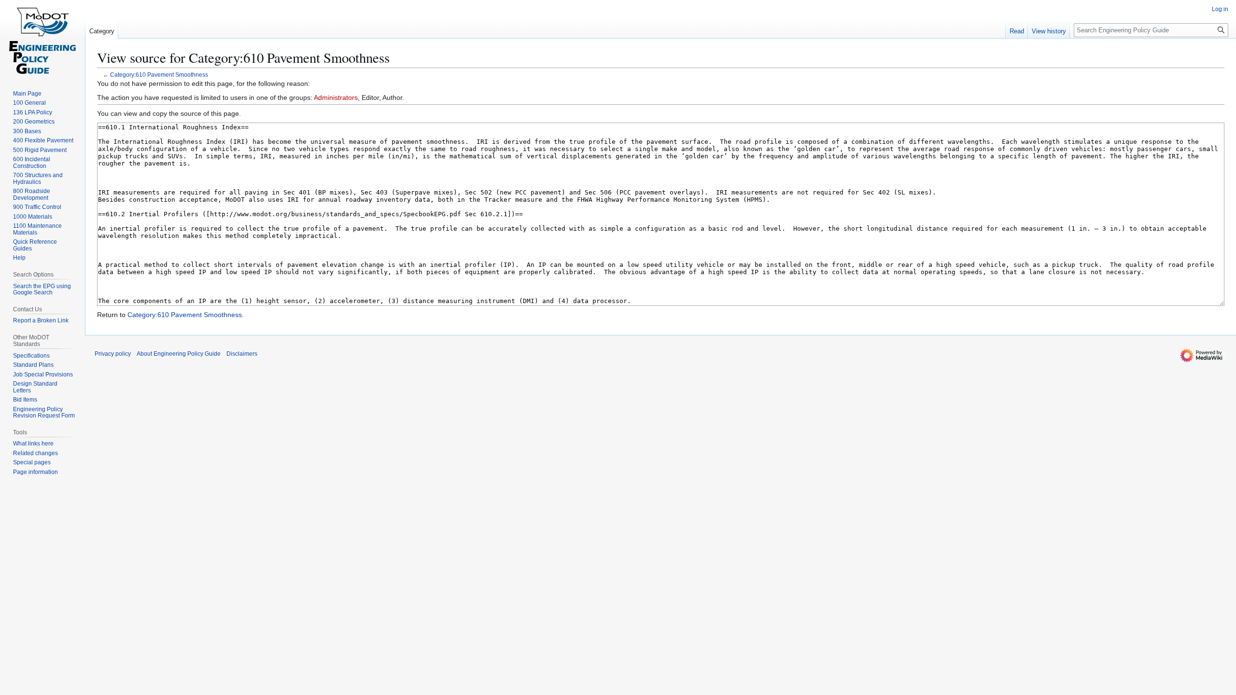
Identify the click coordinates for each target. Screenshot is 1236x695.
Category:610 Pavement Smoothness (159, 74)
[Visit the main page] (42, 38)
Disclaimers (241, 353)
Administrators (336, 97)
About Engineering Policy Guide (179, 353)
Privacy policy (113, 353)
